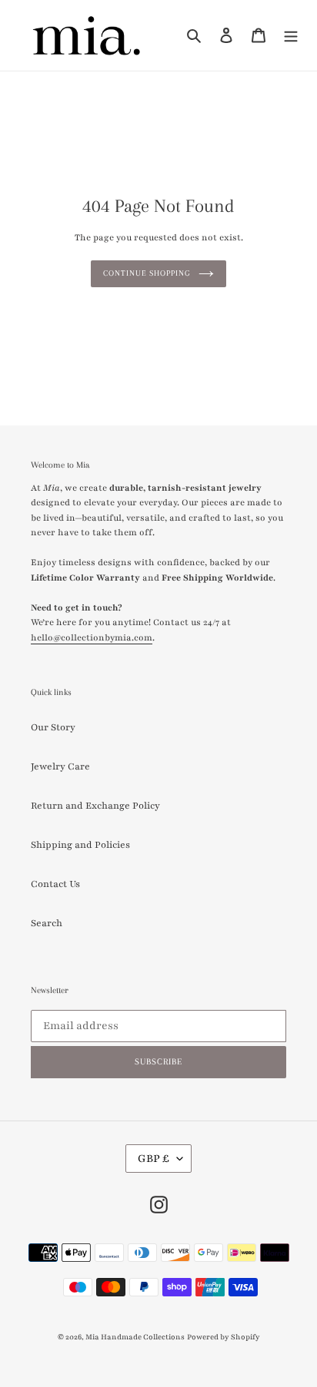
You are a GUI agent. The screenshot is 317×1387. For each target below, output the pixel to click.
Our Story (53, 727)
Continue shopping (146, 273)
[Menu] (291, 35)
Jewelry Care (60, 766)
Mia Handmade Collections (135, 1337)
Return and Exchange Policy (95, 805)
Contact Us (55, 884)
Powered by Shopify (223, 1337)
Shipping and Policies (80, 845)
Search (46, 923)
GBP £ (153, 1158)
